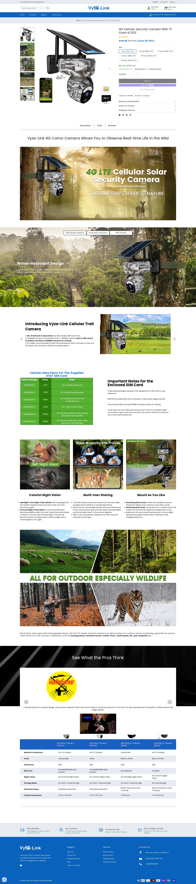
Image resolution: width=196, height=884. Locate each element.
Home (78, 20)
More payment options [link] (147, 89)
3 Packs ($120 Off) (165, 51)
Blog (68, 862)
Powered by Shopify (45, 881)
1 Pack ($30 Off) (127, 51)
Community (56, 15)
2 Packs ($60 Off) (146, 51)
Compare (164, 2)
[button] (27, 30)
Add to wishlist (127, 96)
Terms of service (109, 862)
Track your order (73, 865)
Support (44, 15)
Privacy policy (108, 852)
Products (32, 15)
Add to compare (143, 96)
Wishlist (155, 2)
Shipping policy (108, 859)
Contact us (71, 855)
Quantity (122, 74)
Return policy (108, 855)
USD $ (172, 2)
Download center (73, 859)
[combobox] (35, 8)
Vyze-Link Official (32, 881)
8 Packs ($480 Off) (129, 60)
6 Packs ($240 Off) (148, 56)
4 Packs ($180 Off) (128, 56)
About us (70, 852)
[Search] (48, 8)
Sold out (147, 81)
